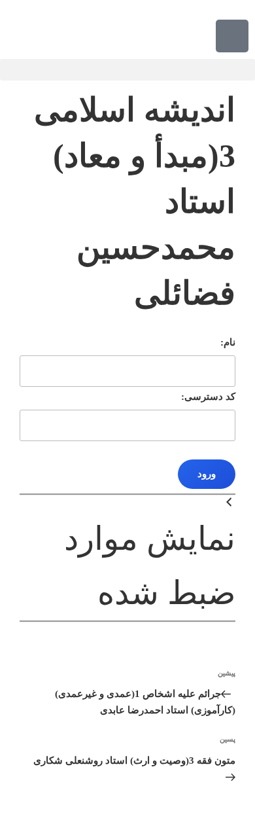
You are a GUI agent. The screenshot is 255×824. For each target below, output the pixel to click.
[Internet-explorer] (232, 36)
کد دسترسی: (208, 396)
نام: (227, 342)
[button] (127, 70)
